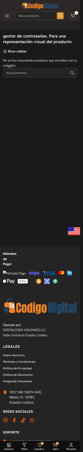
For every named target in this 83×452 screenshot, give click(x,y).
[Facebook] (14, 421)
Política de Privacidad (17, 368)
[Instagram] (5, 421)
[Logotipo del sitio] (40, 5)
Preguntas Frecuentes (17, 381)
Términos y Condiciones (19, 361)
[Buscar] (72, 72)
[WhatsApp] (32, 421)
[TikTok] (23, 421)
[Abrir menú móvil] (7, 16)
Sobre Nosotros (14, 355)
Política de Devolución (18, 375)
